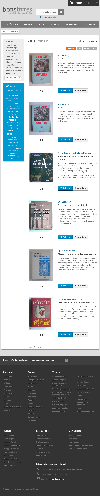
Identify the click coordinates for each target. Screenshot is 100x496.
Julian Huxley (64, 201)
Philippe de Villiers (14, 59)
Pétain (10, 130)
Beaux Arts (8, 393)
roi (17, 111)
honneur (11, 125)
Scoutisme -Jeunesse (85, 411)
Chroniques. (33, 420)
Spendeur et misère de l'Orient (72, 205)
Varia (6, 403)
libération (10, 106)
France (13, 137)
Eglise (17, 101)
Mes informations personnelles (81, 445)
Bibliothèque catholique (62, 389)
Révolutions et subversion (82, 403)
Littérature (8, 376)
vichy (18, 123)
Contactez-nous (42, 442)
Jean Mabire (12, 65)
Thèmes (28, 24)
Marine (79, 396)
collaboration (13, 103)
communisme (13, 140)
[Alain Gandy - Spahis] (41, 69)
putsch (10, 111)
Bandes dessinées (35, 417)
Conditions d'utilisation (45, 445)
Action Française (59, 376)
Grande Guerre (13, 150)
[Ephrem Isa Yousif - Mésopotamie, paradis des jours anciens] (41, 265)
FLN (17, 145)
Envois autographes (60, 408)
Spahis (61, 58)
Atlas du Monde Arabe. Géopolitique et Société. (76, 158)
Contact (90, 24)
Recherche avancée (48, 17)
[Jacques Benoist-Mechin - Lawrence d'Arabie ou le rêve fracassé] (41, 313)
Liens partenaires (43, 452)
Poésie (30, 400)
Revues (79, 408)
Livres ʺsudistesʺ (84, 392)
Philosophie (8, 386)
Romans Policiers (35, 407)
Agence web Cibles (30, 489)
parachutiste (13, 142)
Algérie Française (13, 109)
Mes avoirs (73, 438)
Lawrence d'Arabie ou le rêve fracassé (76, 302)
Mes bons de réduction (78, 449)
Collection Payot (59, 398)
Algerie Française (59, 380)
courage (11, 145)
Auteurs (56, 24)
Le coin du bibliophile (12, 407)
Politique (7, 390)
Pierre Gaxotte (12, 73)
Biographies (33, 376)
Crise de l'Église (58, 401)
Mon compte (73, 24)
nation (17, 134)
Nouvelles (32, 397)
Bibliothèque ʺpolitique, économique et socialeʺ (62, 393)
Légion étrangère (59, 411)
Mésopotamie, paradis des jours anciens (77, 253)
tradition (13, 119)
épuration (13, 114)
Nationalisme (82, 399)
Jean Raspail (12, 45)
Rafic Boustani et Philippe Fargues (74, 153)
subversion (13, 95)
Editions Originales (60, 405)
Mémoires (32, 393)
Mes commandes (75, 435)
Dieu (9, 134)
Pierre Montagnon (14, 62)
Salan (17, 131)
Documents (32, 383)
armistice (17, 98)
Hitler (13, 158)
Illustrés (31, 390)
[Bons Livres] (17, 10)
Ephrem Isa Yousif (66, 250)
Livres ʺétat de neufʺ (85, 389)
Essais (30, 386)
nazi (10, 128)
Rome (18, 106)
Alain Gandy (63, 55)
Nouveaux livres (42, 435)
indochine (10, 123)
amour (10, 101)
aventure (9, 98)
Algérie (15, 93)
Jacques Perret (13, 51)
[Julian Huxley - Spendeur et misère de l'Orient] (41, 216)
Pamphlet (32, 410)
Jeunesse (7, 400)
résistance (13, 153)
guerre (18, 148)
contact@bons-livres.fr (57, 479)
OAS (17, 125)
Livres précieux (83, 382)
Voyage (6, 397)
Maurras (18, 90)
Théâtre (31, 413)
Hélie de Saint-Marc (14, 68)
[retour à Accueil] (3, 31)
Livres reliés (81, 385)
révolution (11, 156)
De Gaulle (13, 117)
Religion (7, 383)
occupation (9, 148)
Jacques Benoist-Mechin (70, 299)
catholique (9, 90)
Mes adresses (74, 442)
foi (18, 156)
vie (9, 93)
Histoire (7, 380)
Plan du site (41, 455)
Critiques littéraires (36, 380)
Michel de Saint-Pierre (15, 71)
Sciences (7, 410)
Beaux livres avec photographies (59, 384)
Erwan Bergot (12, 48)
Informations (41, 449)
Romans (31, 403)
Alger (16, 128)
